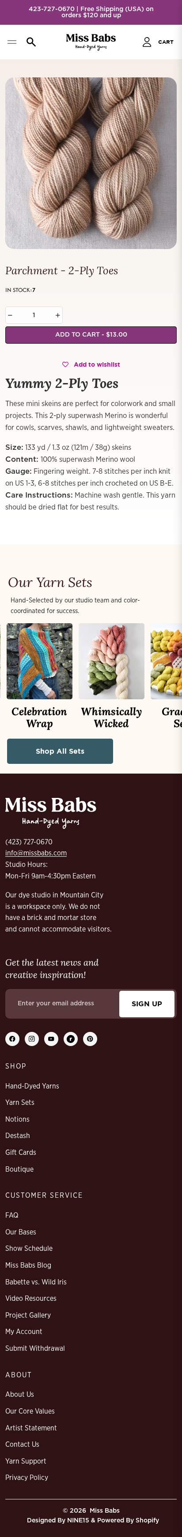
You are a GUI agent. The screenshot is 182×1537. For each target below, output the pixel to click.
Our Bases (20, 1232)
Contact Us (22, 1444)
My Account (23, 1331)
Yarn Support (25, 1461)
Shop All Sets (60, 751)
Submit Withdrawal (35, 1348)
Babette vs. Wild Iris (36, 1282)
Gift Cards (20, 1152)
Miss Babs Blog (28, 1265)
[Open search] (29, 42)
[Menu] (11, 42)
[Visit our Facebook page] (12, 1039)
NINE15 (78, 1521)
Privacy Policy (26, 1477)
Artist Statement (31, 1428)
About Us (19, 1394)
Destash (17, 1135)
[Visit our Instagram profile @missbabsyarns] (32, 1039)
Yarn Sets (19, 1102)
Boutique (19, 1169)
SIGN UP (147, 1004)
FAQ (11, 1215)
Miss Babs (105, 1511)
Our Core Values (30, 1411)
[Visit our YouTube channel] (51, 1039)
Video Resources (31, 1298)
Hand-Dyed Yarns (32, 1086)
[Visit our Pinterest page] (90, 1039)
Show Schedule (29, 1248)
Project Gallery (28, 1315)
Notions (17, 1119)
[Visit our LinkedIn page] (71, 1039)
